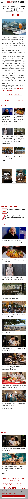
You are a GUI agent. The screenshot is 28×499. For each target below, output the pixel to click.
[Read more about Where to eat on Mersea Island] (19, 150)
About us (5, 483)
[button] (10, 15)
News (8, 478)
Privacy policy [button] (12, 493)
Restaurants (21, 478)
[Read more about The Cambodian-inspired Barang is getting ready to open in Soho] (19, 111)
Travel (17, 480)
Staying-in (12, 480)
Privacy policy (13, 485)
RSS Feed (19, 483)
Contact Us (12, 483)
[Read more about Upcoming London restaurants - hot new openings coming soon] (4, 217)
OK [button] (14, 496)
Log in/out (22, 485)
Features (14, 478)
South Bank (17, 94)
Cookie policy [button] (5, 493)
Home (4, 478)
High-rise (10, 94)
